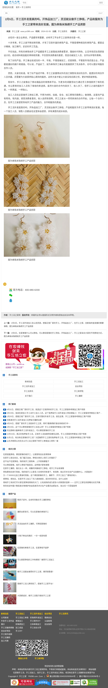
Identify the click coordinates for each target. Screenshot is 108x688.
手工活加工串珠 (22, 618)
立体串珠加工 (35, 624)
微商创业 (48, 618)
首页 (17, 7)
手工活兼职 (5, 637)
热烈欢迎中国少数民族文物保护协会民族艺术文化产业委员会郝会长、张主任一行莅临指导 (40, 486)
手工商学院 (78, 391)
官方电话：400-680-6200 (26, 290)
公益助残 (48, 621)
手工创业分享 (35, 628)
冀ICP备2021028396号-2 (89, 676)
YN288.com (33, 676)
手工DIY (19, 631)
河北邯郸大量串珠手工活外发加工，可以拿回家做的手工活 (31, 430)
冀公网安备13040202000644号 (62, 676)
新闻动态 (28, 381)
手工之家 (82, 31)
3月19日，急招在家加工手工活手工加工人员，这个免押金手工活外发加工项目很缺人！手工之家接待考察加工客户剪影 (55, 413)
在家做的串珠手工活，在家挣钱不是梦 (33, 548)
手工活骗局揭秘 (7, 628)
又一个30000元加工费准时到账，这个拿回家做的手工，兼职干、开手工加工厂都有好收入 (40, 475)
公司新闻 (4, 618)
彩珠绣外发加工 (36, 618)
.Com (40, 676)
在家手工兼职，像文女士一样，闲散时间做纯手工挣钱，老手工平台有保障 (33, 468)
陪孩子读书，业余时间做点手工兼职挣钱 (34, 500)
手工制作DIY (35, 621)
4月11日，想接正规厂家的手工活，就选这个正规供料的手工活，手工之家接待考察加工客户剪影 (46, 409)
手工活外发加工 (28, 386)
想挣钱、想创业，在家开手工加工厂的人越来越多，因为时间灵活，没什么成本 (35, 479)
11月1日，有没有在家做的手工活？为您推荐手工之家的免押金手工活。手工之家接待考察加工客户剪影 (49, 437)
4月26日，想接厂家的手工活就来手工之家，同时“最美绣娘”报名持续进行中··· (38, 423)
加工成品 (19, 628)
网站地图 (92, 669)
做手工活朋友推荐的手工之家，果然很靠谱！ (35, 572)
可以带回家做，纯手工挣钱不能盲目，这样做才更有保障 (26, 465)
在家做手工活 (18, 673)
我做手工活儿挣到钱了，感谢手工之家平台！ (35, 584)
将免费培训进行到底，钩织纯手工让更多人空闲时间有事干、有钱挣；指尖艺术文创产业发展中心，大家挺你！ (48, 472)
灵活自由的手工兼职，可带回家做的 (32, 524)
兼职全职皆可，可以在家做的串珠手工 (33, 512)
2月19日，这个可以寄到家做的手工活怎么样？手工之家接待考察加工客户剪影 (39, 427)
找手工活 (41, 673)
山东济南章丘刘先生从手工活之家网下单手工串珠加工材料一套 (32, 441)
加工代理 (4, 641)
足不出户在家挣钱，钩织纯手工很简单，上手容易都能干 (26, 461)
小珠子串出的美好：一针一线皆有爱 (32, 536)
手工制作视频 (6, 634)
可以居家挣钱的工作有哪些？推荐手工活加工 (35, 560)
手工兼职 (78, 396)
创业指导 (48, 624)
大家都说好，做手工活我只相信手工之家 (34, 596)
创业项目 (78, 386)
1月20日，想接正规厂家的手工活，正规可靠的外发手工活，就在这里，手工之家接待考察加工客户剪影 (49, 416)
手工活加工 (78, 381)
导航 (24, 3)
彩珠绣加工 (20, 624)
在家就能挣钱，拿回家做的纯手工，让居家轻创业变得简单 (27, 454)
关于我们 (28, 396)
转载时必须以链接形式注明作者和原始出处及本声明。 (53, 315)
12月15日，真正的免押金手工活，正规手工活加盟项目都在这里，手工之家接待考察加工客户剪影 (47, 434)
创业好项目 (5, 631)
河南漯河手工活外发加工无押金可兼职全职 (24, 420)
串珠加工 (19, 621)
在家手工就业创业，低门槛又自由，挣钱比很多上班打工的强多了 (30, 458)
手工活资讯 (26, 7)
